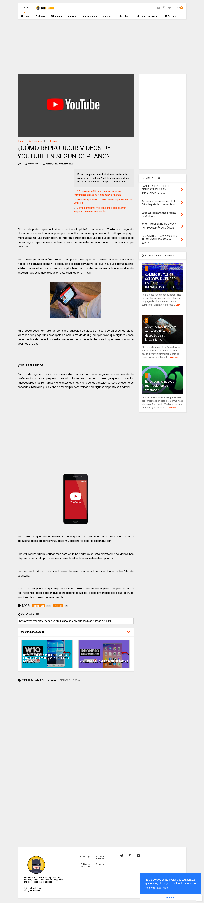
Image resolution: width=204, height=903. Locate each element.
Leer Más (174, 357)
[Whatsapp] (164, 8)
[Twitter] (169, 8)
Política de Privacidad (85, 865)
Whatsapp (56, 16)
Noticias (40, 16)
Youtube (171, 16)
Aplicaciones (90, 16)
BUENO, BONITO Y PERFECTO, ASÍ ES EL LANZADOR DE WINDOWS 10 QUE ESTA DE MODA (46, 658)
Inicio (26, 16)
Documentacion (148, 16)
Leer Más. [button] (162, 887)
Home (21, 141)
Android (72, 16)
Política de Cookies (100, 857)
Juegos (107, 16)
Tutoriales (122, 16)
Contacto (100, 864)
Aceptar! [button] (170, 897)
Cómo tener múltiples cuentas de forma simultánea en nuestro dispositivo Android (97, 193)
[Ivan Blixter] (44, 9)
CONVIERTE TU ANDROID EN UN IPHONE (104, 661)
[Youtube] (158, 8)
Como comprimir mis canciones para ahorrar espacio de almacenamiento (100, 209)
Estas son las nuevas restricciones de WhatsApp (159, 386)
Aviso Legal (85, 856)
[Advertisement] (102, 46)
